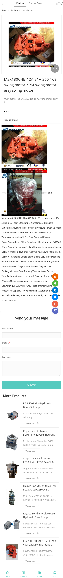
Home (4, 10)
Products (14, 10)
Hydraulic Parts (27, 10)
